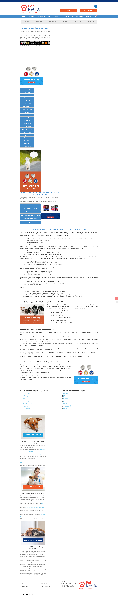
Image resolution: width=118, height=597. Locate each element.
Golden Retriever (27, 398)
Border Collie (26, 393)
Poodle (24, 395)
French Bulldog (67, 405)
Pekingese (66, 400)
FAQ (22, 583)
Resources (79, 16)
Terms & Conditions (45, 586)
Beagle (65, 396)
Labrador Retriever (28, 403)
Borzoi (65, 403)
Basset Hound (66, 393)
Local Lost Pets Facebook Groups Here (34, 454)
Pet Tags (31, 16)
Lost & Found (69, 16)
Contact (88, 16)
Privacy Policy (44, 583)
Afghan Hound (67, 406)
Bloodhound (66, 398)
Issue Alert (58, 16)
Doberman (25, 400)
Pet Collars (41, 16)
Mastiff (65, 395)
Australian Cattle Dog (28, 408)
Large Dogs (65, 21)
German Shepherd (27, 396)
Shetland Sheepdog (28, 401)
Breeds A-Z (27, 21)
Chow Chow (66, 401)
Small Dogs (39, 21)
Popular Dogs (78, 21)
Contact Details (24, 586)
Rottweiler (25, 406)
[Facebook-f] (95, 6)
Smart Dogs (91, 21)
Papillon (25, 405)
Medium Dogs (52, 21)
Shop (49, 16)
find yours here (35, 562)
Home (23, 16)
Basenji (65, 408)
